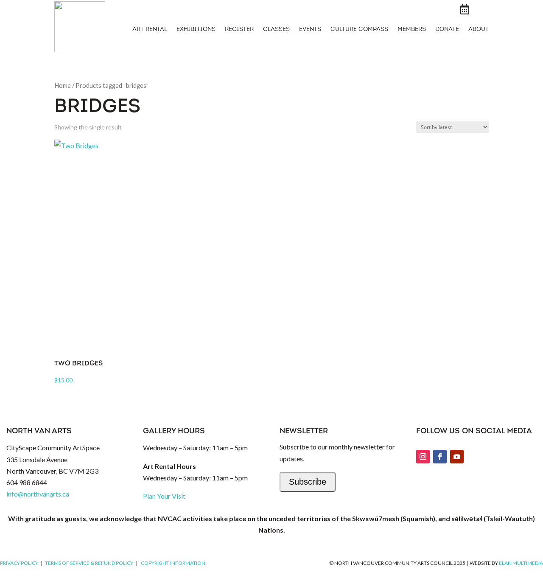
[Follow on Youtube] (457, 456)
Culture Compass (359, 30)
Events (310, 30)
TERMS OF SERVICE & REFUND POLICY (89, 563)
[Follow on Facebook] (440, 456)
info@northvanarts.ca (37, 494)
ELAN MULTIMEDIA (521, 563)
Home (62, 85)
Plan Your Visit (164, 496)
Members (411, 30)
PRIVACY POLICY (19, 563)
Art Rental (149, 30)
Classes (276, 30)
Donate (447, 30)
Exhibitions (196, 30)
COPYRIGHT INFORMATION (173, 563)
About (478, 30)
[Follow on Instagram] (423, 456)
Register (239, 30)
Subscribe (307, 481)
